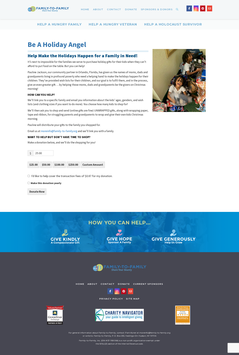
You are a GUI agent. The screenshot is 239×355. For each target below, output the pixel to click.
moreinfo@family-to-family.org (59, 131)
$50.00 (46, 164)
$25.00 (33, 164)
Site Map (132, 298)
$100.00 (59, 164)
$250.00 (73, 164)
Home (80, 284)
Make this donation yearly (46, 183)
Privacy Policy (111, 298)
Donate (124, 284)
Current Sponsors (148, 284)
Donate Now (37, 191)
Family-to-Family (48, 9)
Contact (108, 284)
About (92, 284)
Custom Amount (92, 164)
